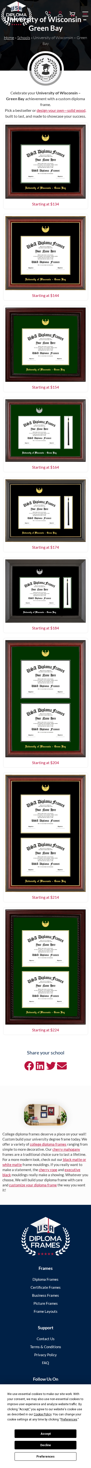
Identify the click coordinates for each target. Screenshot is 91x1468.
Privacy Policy (45, 1355)
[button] (85, 14)
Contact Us (46, 1339)
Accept (46, 1433)
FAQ (45, 1363)
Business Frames (45, 1295)
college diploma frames (48, 1144)
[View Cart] (72, 14)
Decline (45, 1445)
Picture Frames (45, 1303)
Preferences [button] (69, 1419)
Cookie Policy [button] (42, 1414)
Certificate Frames (46, 1287)
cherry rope (48, 1169)
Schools (23, 37)
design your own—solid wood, (61, 110)
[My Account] (60, 14)
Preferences (45, 1456)
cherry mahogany (66, 1149)
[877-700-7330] (48, 14)
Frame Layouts (46, 1311)
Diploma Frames (45, 1279)
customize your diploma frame (33, 1185)
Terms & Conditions (45, 1347)
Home (9, 37)
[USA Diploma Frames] (45, 1236)
